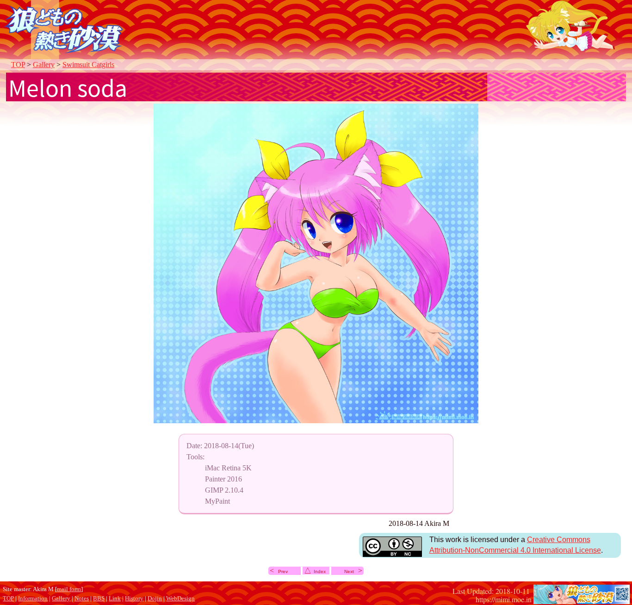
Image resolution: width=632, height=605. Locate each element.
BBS (99, 598)
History (134, 598)
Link (115, 598)
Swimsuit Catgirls (88, 64)
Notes (81, 598)
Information (33, 598)
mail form (69, 589)
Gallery (44, 64)
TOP (18, 64)
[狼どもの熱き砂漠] (581, 599)
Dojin (155, 598)
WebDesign (180, 598)
